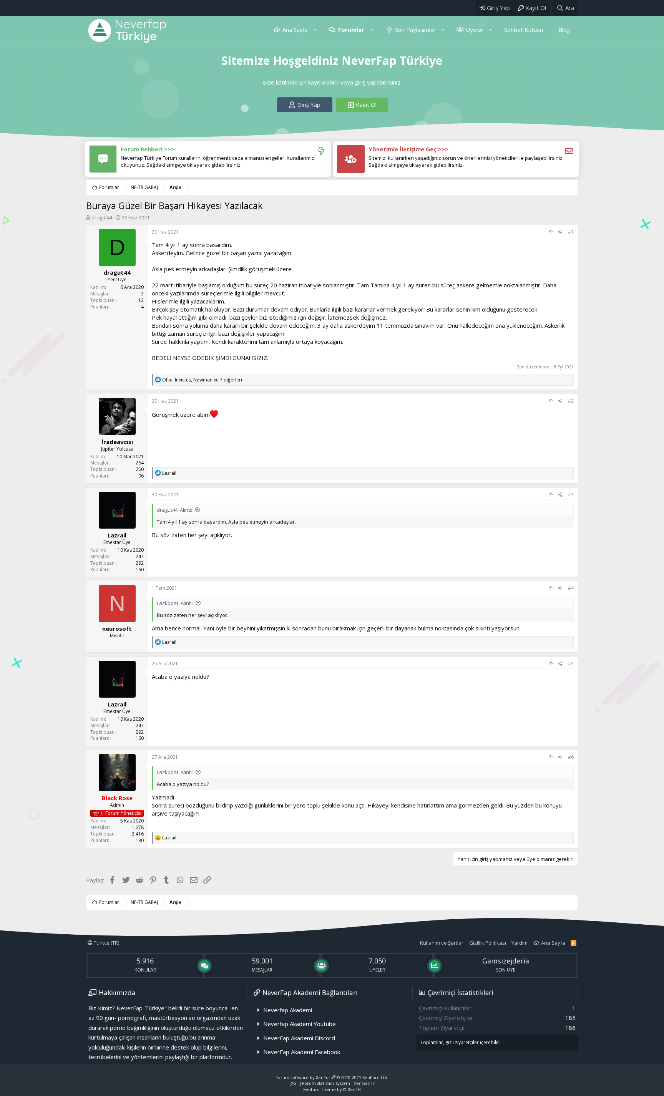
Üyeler (474, 29)
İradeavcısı (117, 442)
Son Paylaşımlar (415, 29)
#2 (571, 401)
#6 (571, 757)
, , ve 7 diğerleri (202, 379)
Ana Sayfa (295, 29)
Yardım (519, 942)
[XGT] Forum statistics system (332, 1083)
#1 (571, 232)
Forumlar (351, 29)
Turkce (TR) (106, 942)
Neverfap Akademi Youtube (299, 1024)
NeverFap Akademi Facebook (301, 1052)
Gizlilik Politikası (487, 942)
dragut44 (101, 217)
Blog (564, 29)
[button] (315, 29)
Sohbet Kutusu (523, 29)
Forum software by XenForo (332, 1077)
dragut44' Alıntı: (174, 509)
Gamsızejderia (505, 960)
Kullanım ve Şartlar (441, 942)
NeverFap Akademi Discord (299, 1038)
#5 (571, 663)
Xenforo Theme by (332, 1089)
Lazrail (117, 535)
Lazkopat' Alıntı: (175, 603)
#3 (571, 494)
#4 (571, 588)
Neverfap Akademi (287, 1010)
